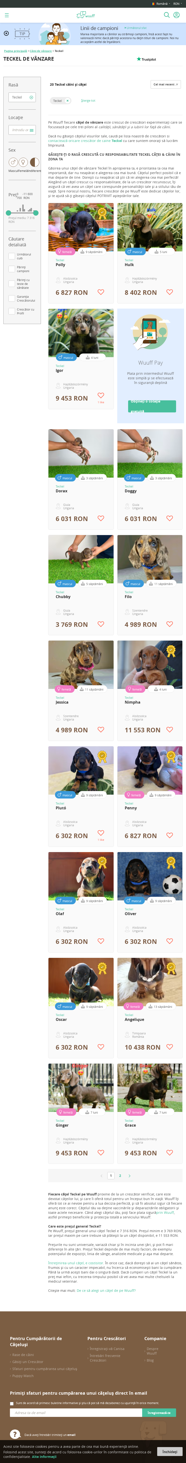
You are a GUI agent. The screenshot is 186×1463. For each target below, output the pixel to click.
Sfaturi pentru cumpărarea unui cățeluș (44, 1368)
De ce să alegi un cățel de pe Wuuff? (106, 1290)
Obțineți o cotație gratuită (145, 406)
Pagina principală (15, 51)
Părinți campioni (23, 269)
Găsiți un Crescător (27, 1361)
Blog (150, 1360)
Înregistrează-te (159, 1413)
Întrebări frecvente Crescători (105, 1358)
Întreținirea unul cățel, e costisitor (75, 1263)
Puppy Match (23, 1375)
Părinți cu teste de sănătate (23, 284)
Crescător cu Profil (25, 311)
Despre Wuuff (152, 1351)
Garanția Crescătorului (26, 298)
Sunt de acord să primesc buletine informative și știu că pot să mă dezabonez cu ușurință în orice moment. (87, 1403)
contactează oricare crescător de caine (85, 140)
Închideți (170, 1451)
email (71, 1435)
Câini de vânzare (41, 51)
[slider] (8, 213)
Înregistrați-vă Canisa (107, 1348)
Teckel (57, 101)
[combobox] (22, 97)
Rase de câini (23, 1354)
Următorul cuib (24, 256)
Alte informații (44, 1456)
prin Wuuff (165, 1212)
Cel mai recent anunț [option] (169, 84)
